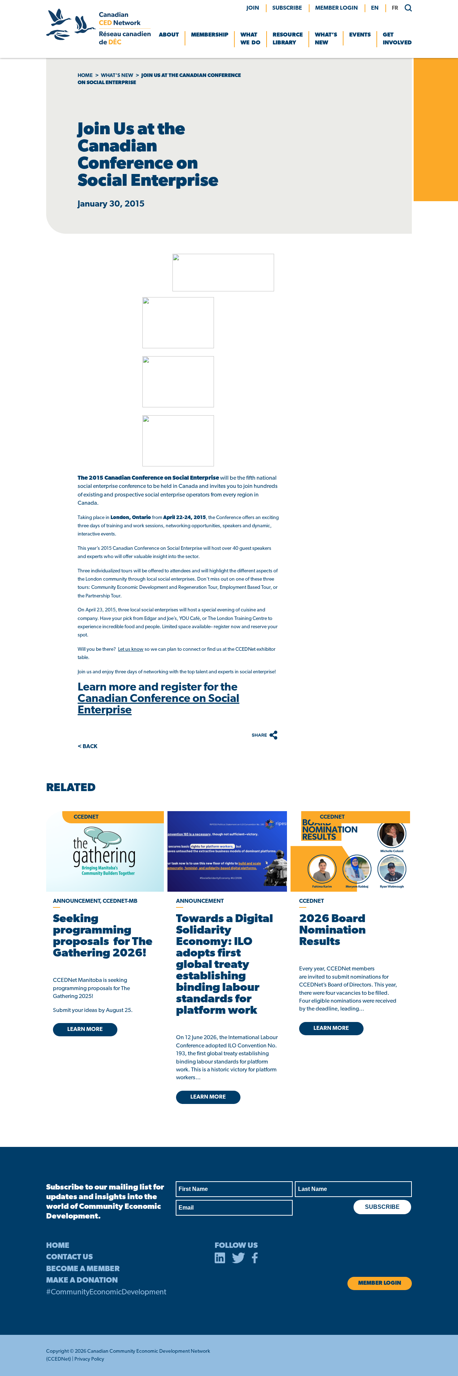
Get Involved (397, 39)
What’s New (326, 39)
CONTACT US (69, 1257)
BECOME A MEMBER (83, 1269)
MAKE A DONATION (82, 1280)
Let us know (130, 649)
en (375, 8)
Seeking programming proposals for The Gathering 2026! (102, 936)
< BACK (87, 747)
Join (253, 8)
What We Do (250, 39)
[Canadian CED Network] (98, 43)
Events (360, 35)
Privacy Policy (89, 1359)
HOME (57, 1246)
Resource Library (288, 39)
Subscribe (287, 8)
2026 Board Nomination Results (332, 931)
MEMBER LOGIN (336, 8)
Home (85, 75)
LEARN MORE (85, 1029)
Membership (209, 35)
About (169, 35)
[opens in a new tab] (227, 851)
